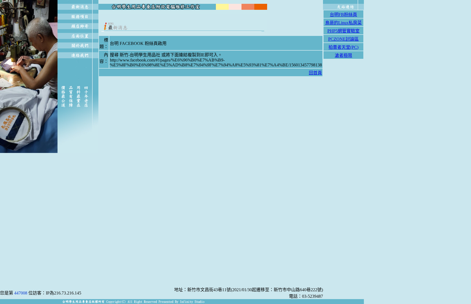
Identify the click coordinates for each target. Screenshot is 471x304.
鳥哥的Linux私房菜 (343, 22)
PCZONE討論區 (343, 39)
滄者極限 (343, 55)
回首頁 (315, 72)
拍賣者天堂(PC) (343, 47)
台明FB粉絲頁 (343, 14)
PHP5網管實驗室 (343, 31)
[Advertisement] (210, 17)
